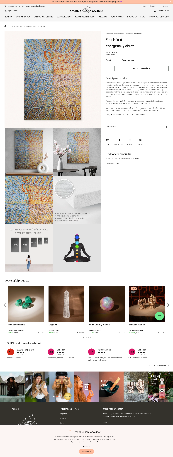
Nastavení (86, 447)
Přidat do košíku (141, 68)
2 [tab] (85, 337)
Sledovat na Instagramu (86, 387)
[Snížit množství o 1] (112, 70)
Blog (62, 423)
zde (97, 442)
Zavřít (120, 137)
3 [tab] (87, 337)
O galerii (63, 414)
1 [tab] (83, 337)
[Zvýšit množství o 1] (112, 67)
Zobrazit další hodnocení (158, 365)
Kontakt (63, 418)
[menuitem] (8, 17)
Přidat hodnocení (113, 163)
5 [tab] (90, 337)
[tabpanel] (26, 310)
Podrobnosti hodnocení (133, 34)
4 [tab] (88, 337)
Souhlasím (86, 451)
